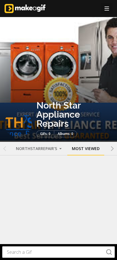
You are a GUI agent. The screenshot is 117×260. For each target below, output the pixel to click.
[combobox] (58, 252)
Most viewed (86, 148)
